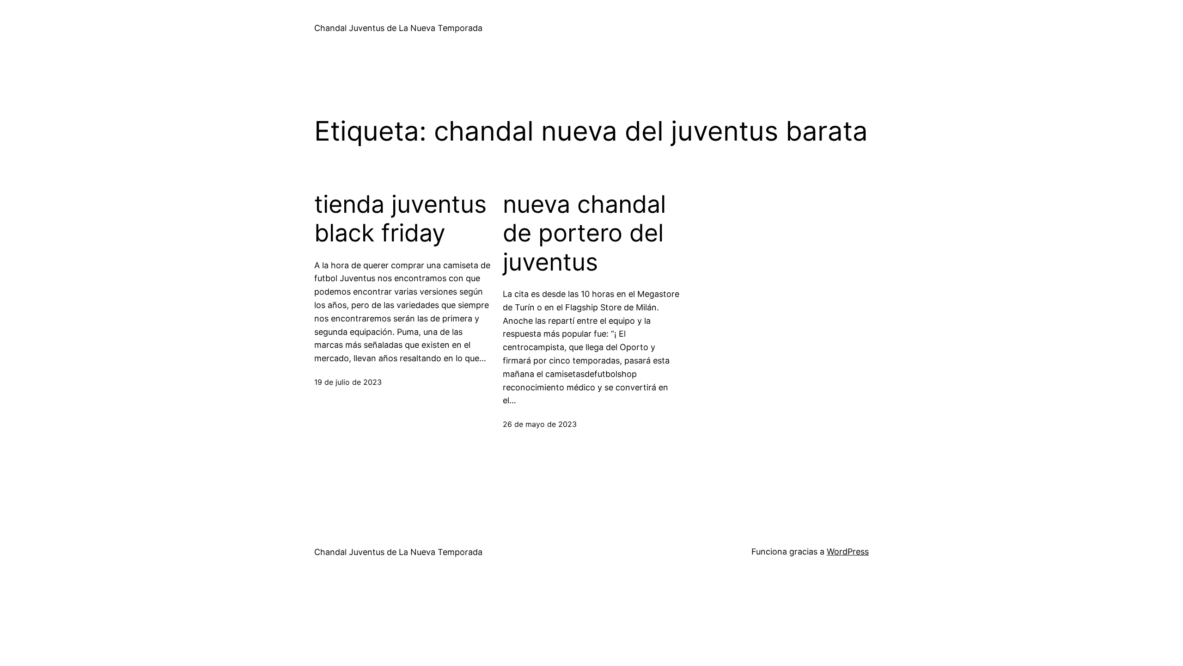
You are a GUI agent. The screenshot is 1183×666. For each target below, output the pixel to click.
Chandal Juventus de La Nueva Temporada (398, 28)
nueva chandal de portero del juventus (584, 233)
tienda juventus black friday (400, 218)
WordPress (848, 551)
